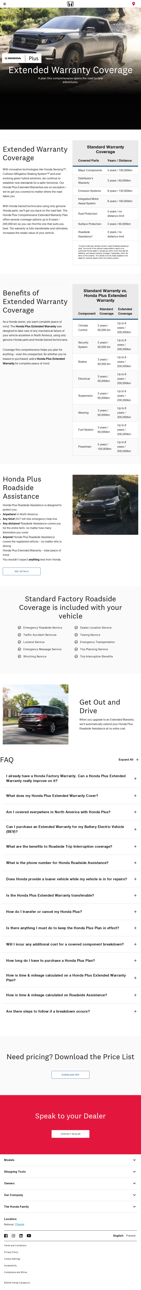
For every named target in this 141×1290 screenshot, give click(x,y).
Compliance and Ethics (15, 1272)
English (118, 1235)
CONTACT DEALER (70, 1134)
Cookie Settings (12, 1259)
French (130, 1235)
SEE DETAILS (22, 571)
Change (19, 1224)
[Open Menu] (4, 4)
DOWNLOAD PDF (70, 1074)
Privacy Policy (11, 1252)
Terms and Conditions (15, 1246)
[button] (70, 778)
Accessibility (10, 1266)
